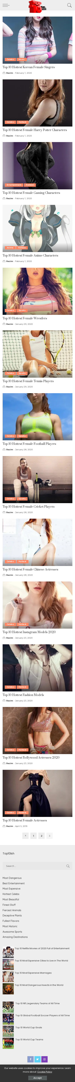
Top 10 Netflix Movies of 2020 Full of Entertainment (42, 948)
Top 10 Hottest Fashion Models (23, 695)
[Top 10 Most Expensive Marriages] (8, 976)
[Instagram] (44, 1059)
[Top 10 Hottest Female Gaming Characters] (37, 166)
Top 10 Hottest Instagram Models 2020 (29, 632)
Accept (37, 1078)
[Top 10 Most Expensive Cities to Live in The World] (8, 964)
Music (22, 59)
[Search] (69, 5)
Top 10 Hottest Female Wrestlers (25, 318)
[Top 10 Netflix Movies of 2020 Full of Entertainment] (8, 952)
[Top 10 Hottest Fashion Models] (37, 668)
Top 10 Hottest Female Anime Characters (30, 256)
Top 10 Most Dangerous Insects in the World (39, 985)
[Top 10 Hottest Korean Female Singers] (37, 40)
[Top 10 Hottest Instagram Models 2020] (37, 605)
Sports (22, 310)
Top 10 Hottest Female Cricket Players (29, 507)
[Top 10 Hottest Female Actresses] (37, 793)
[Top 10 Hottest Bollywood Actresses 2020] (37, 730)
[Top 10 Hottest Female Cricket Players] (37, 479)
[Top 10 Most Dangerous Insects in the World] (8, 989)
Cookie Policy (44, 1071)
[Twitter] (37, 1059)
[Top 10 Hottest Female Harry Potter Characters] (37, 103)
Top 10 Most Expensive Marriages (33, 972)
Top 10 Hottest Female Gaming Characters (31, 193)
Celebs (10, 59)
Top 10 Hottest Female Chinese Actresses (30, 570)
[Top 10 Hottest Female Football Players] (37, 416)
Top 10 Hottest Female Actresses (25, 820)
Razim (9, 73)
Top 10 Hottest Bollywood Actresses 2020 (31, 758)
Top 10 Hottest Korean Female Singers (29, 67)
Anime (10, 248)
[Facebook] (30, 1059)
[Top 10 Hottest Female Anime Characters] (37, 228)
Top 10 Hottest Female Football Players (29, 444)
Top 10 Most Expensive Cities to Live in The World (41, 960)
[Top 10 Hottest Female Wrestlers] (37, 291)
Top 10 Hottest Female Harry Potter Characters (35, 130)
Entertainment (14, 185)
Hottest (22, 122)
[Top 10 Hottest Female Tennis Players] (37, 354)
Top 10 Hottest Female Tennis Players (28, 381)
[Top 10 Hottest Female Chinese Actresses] (37, 542)
